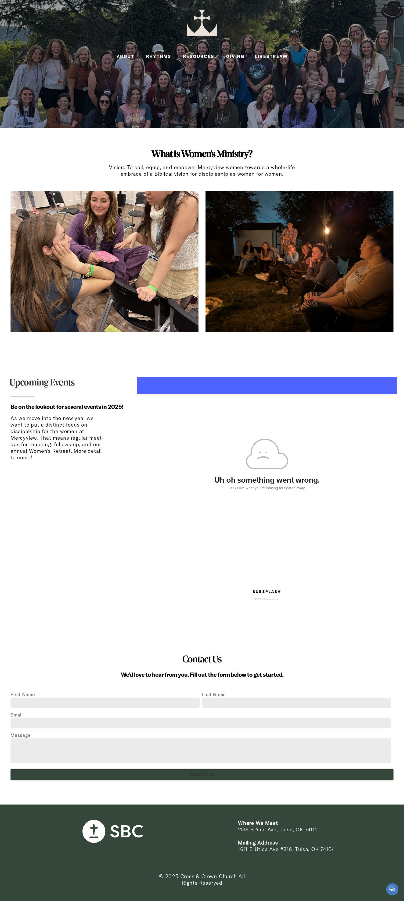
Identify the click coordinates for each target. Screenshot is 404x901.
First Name (23, 694)
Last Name (214, 694)
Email (17, 715)
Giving (235, 56)
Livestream (271, 56)
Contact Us (202, 774)
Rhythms (159, 56)
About (126, 56)
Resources (199, 56)
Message (21, 735)
